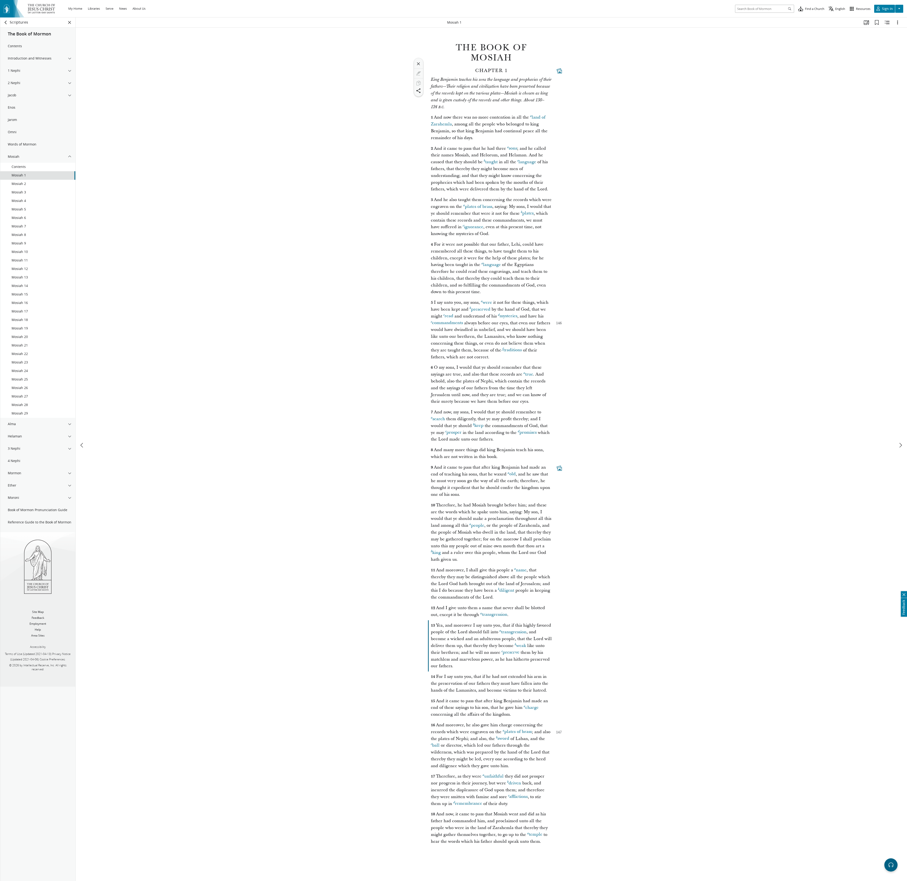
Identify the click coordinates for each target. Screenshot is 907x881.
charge (532, 707)
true (529, 374)
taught (491, 162)
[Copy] (418, 83)
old (512, 474)
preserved (480, 309)
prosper (454, 433)
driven (515, 783)
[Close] (418, 64)
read (449, 316)
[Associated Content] (559, 71)
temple (535, 835)
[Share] (418, 90)
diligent (506, 590)
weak (521, 646)
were (487, 302)
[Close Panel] (69, 22)
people (477, 525)
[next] (900, 445)
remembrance (468, 804)
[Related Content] (887, 22)
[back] (6, 22)
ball (436, 745)
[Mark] (418, 73)
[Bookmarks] (876, 22)
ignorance (473, 227)
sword (503, 739)
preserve (511, 652)
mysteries (508, 316)
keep (478, 426)
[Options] (897, 22)
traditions (512, 350)
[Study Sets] (866, 22)
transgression (494, 615)
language (527, 162)
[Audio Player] (891, 865)
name (521, 570)
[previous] (82, 445)
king (436, 553)
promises (528, 433)
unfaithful (494, 776)
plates (528, 213)
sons (513, 148)
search (438, 419)
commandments (447, 323)
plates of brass (478, 207)
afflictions (518, 797)
